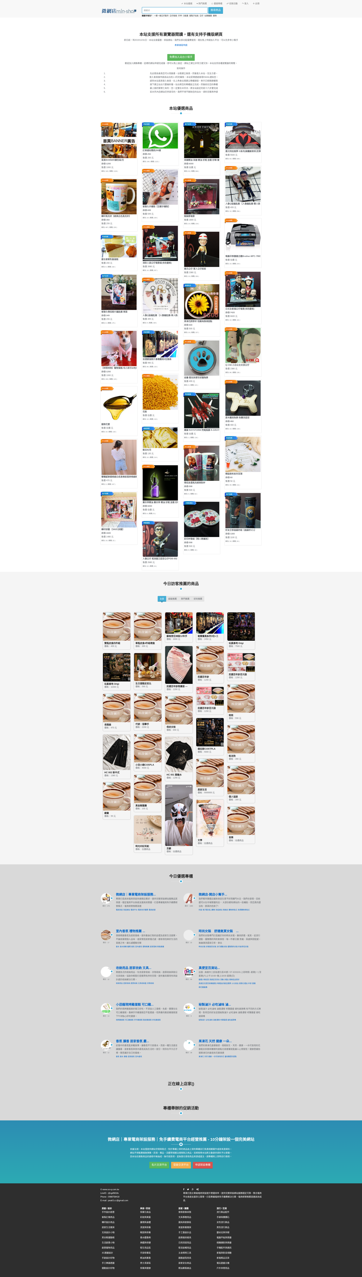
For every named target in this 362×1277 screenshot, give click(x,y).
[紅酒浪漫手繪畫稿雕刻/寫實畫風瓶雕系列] (210, 623)
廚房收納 (134, 983)
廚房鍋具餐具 (184, 1237)
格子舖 (205, 910)
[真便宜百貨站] (188, 971)
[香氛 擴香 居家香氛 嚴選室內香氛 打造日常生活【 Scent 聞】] (106, 1045)
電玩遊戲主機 (223, 1263)
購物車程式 (233, 910)
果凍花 (201, 1057)
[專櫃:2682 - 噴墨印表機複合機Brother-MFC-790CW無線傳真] (243, 236)
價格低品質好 (234, 980)
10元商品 (235, 983)
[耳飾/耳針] (148, 829)
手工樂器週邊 (108, 1263)
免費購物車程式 (244, 910)
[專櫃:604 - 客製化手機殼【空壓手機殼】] (160, 187)
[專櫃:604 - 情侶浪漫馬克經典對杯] (201, 463)
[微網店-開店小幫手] (188, 898)
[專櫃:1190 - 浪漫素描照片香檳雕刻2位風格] (160, 344)
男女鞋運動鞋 (108, 1237)
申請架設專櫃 (202, 1164)
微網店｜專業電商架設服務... (136, 894)
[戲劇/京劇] (179, 815)
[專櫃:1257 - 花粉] (160, 392)
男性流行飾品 (223, 1227)
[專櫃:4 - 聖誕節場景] (201, 196)
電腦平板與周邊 (224, 1237)
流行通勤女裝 (222, 947)
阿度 (200, 910)
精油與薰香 (145, 1258)
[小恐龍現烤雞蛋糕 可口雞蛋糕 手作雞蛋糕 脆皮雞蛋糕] (106, 1008)
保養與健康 (145, 1268)
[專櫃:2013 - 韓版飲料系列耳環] (243, 454)
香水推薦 (123, 947)
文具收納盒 (142, 983)
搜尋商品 (216, 10)
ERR (180, 16)
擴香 (125, 1057)
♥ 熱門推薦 (202, 3)
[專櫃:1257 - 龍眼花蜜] (119, 404)
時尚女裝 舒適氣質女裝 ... (219, 931)
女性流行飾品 (223, 1222)
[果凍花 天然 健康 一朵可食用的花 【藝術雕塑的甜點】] (188, 1045)
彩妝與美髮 (145, 1217)
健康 (210, 1057)
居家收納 (126, 983)
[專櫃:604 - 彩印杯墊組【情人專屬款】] (201, 519)
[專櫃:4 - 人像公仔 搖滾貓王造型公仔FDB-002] (160, 539)
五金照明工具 (184, 1253)
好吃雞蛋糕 (156, 1020)
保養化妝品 (145, 1212)
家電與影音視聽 (224, 1253)
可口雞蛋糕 (129, 1020)
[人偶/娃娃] (241, 698)
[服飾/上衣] (179, 754)
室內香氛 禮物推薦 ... (130, 931)
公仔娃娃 (173, 16)
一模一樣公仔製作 (161, 16)
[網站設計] (197, 1189)
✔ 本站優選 (186, 3)
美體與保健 (145, 1242)
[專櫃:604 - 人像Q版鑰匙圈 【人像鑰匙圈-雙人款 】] (243, 184)
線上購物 (211, 910)
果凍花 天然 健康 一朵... (215, 1041)
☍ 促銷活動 (232, 3)
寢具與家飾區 (184, 1222)
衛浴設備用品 (184, 1247)
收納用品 (119, 983)
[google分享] (193, 1189)
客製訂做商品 (108, 1217)
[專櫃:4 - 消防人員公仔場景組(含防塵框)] (160, 243)
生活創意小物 (108, 1242)
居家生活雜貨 (108, 1227)
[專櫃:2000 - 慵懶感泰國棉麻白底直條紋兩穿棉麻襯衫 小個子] (119, 457)
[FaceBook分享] (183, 1189)
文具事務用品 (184, 1217)
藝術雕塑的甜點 (231, 1057)
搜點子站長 (194, 16)
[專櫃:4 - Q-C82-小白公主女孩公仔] (243, 345)
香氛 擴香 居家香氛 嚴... (132, 1041)
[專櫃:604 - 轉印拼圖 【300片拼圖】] (119, 510)
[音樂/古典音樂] (241, 820)
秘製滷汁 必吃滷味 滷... (215, 1004)
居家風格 (153, 947)
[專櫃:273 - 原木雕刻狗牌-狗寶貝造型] (243, 398)
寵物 (215, 16)
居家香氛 (131, 1057)
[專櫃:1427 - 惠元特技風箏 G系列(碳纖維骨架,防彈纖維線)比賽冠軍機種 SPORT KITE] (243, 136)
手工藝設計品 (184, 1232)
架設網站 (126, 910)
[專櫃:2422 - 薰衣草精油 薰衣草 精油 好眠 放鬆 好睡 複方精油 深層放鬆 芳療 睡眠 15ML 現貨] (160, 483)
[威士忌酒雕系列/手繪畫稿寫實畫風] (179, 623)
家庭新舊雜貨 (184, 1227)
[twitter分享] (188, 1189)
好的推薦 (198, 599)
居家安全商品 (184, 1263)
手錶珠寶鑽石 (223, 1217)
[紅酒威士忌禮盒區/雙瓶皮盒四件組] (117, 626)
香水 (117, 947)
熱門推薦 (185, 599)
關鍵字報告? (147, 16)
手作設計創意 (108, 1212)
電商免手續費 (143, 910)
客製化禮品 (243, 983)
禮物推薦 (146, 947)
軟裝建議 (160, 947)
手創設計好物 (108, 1258)
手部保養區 (145, 1253)
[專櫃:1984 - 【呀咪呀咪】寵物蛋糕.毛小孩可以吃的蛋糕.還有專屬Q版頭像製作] (119, 348)
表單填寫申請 (181, 45)
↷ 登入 (245, 3)
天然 (206, 1057)
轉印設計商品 (108, 1222)
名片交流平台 (159, 1164)
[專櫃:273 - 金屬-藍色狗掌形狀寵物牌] (201, 358)
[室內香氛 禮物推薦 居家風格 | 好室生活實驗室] (106, 935)
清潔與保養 (145, 1227)
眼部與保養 (145, 1232)
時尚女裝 (202, 947)
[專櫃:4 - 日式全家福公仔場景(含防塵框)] (243, 289)
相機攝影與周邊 (224, 1242)
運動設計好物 (108, 1268)
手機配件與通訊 (224, 1247)
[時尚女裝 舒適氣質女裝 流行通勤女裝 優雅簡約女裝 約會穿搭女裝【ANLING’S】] (188, 935)
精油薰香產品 (184, 1268)
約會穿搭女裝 (243, 947)
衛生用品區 (145, 1247)
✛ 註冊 (256, 3)
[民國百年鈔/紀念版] (179, 664)
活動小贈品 (224, 980)
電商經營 (152, 910)
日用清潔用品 (184, 1242)
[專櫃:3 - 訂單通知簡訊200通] (160, 135)
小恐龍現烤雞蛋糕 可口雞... (135, 1004)
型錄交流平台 (181, 1164)
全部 (162, 599)
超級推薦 (172, 599)
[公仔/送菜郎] (117, 667)
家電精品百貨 (223, 1258)
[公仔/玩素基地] (241, 626)
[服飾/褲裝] (117, 752)
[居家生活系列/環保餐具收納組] (210, 773)
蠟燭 (129, 947)
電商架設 (119, 910)
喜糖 (254, 983)
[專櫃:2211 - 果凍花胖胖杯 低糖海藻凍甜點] (201, 301)
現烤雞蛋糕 (120, 1020)
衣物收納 (150, 983)
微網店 (225, 910)
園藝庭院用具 (184, 1258)
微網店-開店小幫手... (213, 894)
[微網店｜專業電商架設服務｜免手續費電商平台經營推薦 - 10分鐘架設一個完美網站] (119, 10)
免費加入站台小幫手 (181, 57)
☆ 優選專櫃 (216, 3)
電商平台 (134, 910)
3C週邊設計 (107, 1253)
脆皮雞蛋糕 (147, 1020)
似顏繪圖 (208, 16)
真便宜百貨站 (214, 980)
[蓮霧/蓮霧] (148, 789)
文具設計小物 (108, 1232)
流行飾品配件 (223, 1212)
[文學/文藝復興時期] (210, 818)
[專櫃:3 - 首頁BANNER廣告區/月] (119, 140)
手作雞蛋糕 (138, 1020)
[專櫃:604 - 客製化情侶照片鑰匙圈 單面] (119, 292)
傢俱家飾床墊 (184, 1212)
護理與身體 (145, 1222)
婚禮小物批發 (204, 980)
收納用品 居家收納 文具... (133, 968)
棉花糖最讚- (203, 987)
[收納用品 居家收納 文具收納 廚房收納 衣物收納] (106, 971)
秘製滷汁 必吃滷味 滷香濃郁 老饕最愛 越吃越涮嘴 (217, 1020)
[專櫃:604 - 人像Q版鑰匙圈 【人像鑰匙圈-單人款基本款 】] (160, 296)
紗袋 (250, 983)
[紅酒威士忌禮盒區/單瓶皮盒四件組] (148, 626)
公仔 (201, 16)
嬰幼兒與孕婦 (223, 1232)
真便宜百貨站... (209, 968)
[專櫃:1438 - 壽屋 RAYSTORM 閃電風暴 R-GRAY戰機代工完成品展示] (201, 410)
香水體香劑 (145, 1237)
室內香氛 (138, 947)
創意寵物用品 (108, 1247)
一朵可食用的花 (218, 1057)
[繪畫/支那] (117, 796)
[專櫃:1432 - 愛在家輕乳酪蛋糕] (119, 246)
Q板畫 (185, 16)
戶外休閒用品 (223, 1268)
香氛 (133, 947)
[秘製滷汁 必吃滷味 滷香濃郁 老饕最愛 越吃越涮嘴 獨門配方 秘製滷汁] (188, 1008)
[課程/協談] (241, 780)
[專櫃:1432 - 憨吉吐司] (160, 437)
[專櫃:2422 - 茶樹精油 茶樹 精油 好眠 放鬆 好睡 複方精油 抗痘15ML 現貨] (201, 140)
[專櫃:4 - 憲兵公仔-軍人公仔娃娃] (201, 249)
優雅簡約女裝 (233, 947)
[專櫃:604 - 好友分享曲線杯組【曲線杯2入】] (243, 510)
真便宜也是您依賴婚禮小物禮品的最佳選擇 (215, 983)
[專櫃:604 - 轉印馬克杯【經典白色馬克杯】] (119, 196)
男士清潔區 (145, 1263)
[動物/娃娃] (148, 667)
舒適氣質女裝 (211, 947)
